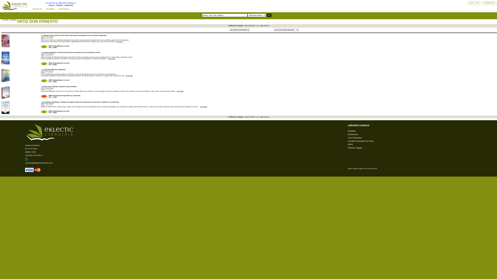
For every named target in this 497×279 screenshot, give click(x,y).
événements (353, 134)
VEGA (43, 38)
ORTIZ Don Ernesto (37, 21)
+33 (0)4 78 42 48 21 (33, 155)
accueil (6, 20)
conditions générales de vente (361, 141)
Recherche (37, 9)
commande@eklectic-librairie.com (39, 163)
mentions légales (355, 148)
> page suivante (263, 25)
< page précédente (249, 25)
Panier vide (474, 3)
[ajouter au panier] (44, 48)
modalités (352, 131)
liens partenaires (355, 138)
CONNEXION (489, 3)
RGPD (350, 144)
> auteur (12, 20)
